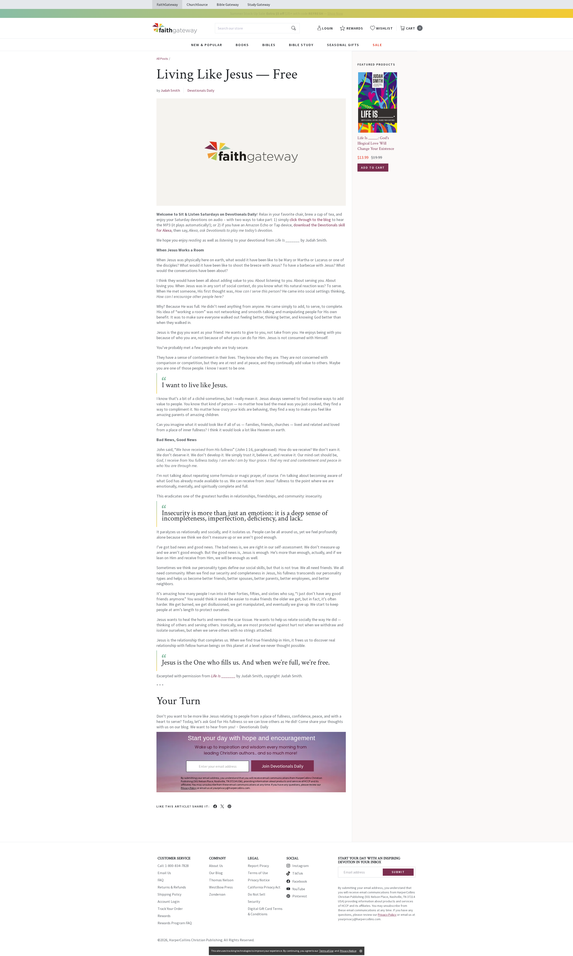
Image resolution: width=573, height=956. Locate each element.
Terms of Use (258, 873)
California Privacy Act (264, 887)
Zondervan (217, 894)
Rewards (164, 916)
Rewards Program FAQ (175, 923)
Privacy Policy (387, 915)
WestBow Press (221, 887)
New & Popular (206, 44)
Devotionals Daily (200, 90)
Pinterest (299, 896)
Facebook (299, 881)
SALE (377, 44)
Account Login (169, 901)
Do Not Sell (256, 894)
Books (242, 44)
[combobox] (257, 28)
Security (254, 901)
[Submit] (293, 28)
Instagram (300, 865)
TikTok (297, 873)
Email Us (164, 873)
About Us (216, 865)
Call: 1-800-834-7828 (173, 865)
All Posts (162, 59)
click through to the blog (310, 219)
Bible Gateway (228, 4)
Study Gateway (259, 4)
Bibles (269, 44)
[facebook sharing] (215, 806)
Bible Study (301, 44)
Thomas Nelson (221, 880)
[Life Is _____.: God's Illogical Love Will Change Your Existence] (377, 102)
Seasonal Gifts (343, 44)
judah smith (170, 90)
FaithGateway (167, 4)
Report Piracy (258, 865)
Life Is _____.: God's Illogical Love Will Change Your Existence (375, 143)
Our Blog (216, 873)
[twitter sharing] (222, 806)
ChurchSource (197, 4)
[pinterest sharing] (229, 806)
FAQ (161, 880)
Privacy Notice (259, 880)
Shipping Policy (169, 894)
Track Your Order (170, 908)
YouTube (298, 889)
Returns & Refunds (172, 887)
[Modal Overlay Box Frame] (251, 762)
